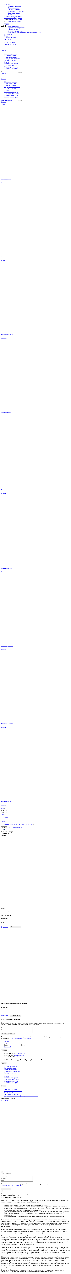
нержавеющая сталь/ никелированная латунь (18, 824)
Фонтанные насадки (14, 9)
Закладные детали (14, 13)
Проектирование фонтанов (16, 28)
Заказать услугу (6, 1188)
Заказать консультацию (8, 1033)
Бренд (3, 814)
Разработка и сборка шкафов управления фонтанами (21, 1096)
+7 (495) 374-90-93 (21, 1053)
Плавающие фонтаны (11, 1081)
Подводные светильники (16, 11)
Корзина (7, 1047)
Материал (4, 821)
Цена (2, 809)
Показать (4, 827)
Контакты (4, 1050)
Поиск (6, 1043)
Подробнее (4, 927)
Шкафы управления (14, 6)
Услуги (6, 24)
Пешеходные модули (14, 21)
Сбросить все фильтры (15, 827)
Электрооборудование (15, 18)
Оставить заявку (15, 927)
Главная (6, 23)
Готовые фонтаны (13, 8)
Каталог (7, 4)
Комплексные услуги (15, 26)
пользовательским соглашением (21, 1038)
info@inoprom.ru (19, 1055)
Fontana (6, 817)
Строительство (9, 1092)
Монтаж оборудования (11, 1094)
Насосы (10, 14)
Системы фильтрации (15, 16)
